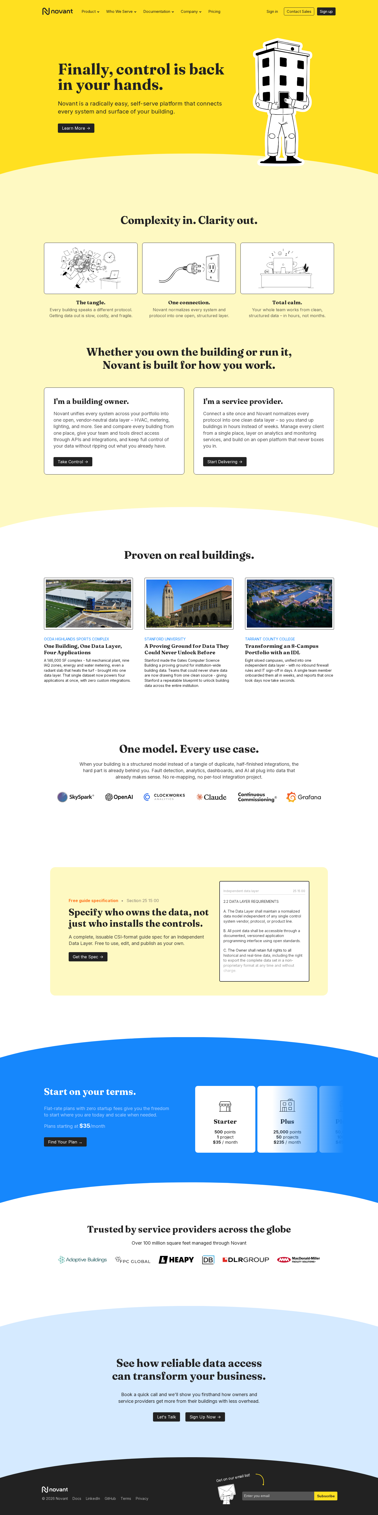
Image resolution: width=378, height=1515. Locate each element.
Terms (126, 1498)
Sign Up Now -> (205, 1416)
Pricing (214, 11)
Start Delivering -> (224, 461)
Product (89, 11)
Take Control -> (73, 461)
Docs (77, 1498)
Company (189, 11)
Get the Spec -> (88, 956)
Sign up (326, 11)
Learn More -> (76, 128)
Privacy (142, 1498)
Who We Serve (119, 11)
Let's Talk (166, 1416)
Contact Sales (299, 11)
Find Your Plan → (65, 1141)
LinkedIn (93, 1498)
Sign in (272, 11)
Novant (59, 11)
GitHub (110, 1498)
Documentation (156, 11)
